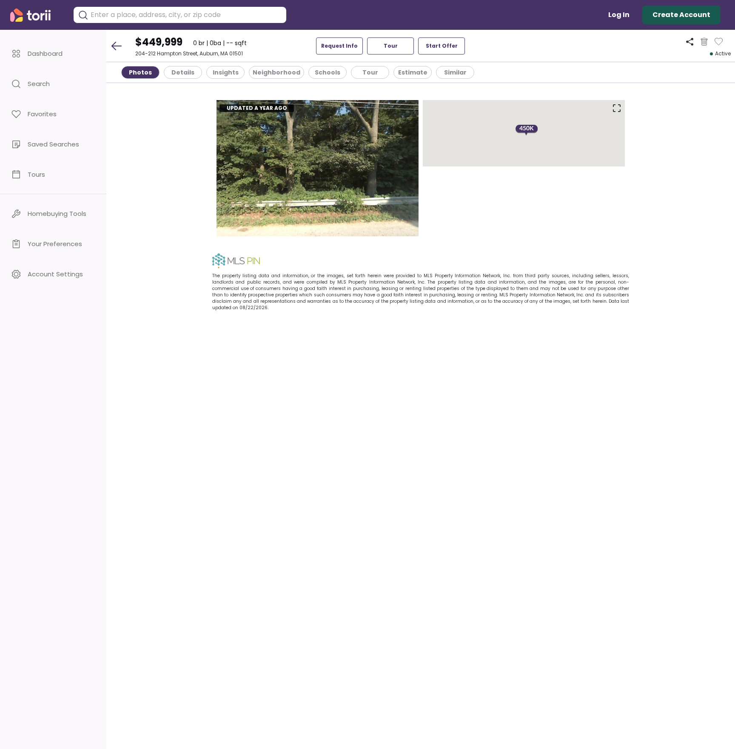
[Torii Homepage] (36, 15)
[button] (53, 53)
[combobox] (186, 15)
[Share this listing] (690, 41)
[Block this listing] (704, 42)
